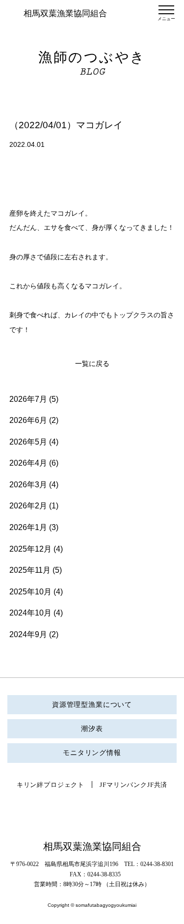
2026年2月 (28, 506)
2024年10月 (30, 613)
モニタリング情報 (92, 752)
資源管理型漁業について (92, 704)
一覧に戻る (92, 363)
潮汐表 (92, 728)
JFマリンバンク (123, 784)
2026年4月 (28, 463)
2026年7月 (28, 399)
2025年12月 (30, 549)
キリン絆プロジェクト (50, 784)
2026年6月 (28, 420)
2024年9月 (28, 634)
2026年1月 (28, 527)
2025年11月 (30, 570)
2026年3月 (28, 484)
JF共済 (157, 784)
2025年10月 (30, 592)
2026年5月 (28, 442)
